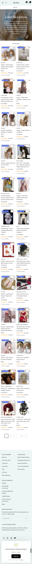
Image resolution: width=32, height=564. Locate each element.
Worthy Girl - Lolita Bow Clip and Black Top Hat (8, 389)
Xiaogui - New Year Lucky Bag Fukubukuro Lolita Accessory (7, 263)
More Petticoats (6, 475)
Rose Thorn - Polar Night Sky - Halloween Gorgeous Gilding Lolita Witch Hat (23, 164)
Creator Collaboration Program (7, 492)
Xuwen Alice (20, 417)
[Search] (6, 2)
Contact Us (5, 463)
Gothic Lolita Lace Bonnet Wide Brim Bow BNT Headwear (23, 230)
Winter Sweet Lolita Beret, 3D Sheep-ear (23, 389)
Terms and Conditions (23, 466)
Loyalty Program (6, 496)
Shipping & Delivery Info (24, 460)
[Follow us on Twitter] (7, 538)
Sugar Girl (19, 62)
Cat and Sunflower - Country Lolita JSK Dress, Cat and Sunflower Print (7, 197)
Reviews (4, 483)
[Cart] (29, 2)
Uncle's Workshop (6, 386)
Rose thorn (19, 160)
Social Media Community (5, 487)
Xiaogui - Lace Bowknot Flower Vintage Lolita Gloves (7, 295)
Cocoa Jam (19, 386)
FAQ (3, 469)
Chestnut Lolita (21, 291)
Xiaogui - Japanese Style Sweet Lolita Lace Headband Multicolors (7, 328)
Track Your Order (6, 460)
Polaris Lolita (5, 193)
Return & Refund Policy (23, 457)
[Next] (26, 436)
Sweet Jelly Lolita (21, 259)
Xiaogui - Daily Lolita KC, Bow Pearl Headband (7, 358)
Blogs (3, 504)
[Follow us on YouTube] (15, 538)
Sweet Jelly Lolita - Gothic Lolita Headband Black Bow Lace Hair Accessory (23, 263)
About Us (4, 457)
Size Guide (5, 466)
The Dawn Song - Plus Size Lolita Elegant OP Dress (23, 327)
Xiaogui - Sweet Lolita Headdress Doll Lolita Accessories (22, 197)
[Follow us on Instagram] (11, 538)
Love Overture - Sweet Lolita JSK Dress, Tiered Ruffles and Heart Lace (7, 99)
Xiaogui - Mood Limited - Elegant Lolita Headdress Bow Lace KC (7, 66)
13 (21, 435)
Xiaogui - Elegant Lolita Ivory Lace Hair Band (8, 164)
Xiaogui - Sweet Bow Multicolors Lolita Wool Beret (6, 132)
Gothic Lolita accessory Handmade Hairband (22, 295)
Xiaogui (3, 62)
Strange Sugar (5, 226)
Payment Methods (22, 463)
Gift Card (4, 472)
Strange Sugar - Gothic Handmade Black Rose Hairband (7, 230)
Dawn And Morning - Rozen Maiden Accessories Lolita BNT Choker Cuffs (8, 421)
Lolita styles (21, 27)
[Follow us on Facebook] (4, 538)
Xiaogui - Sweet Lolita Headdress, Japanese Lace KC (23, 99)
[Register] (26, 518)
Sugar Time (19, 355)
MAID (17, 226)
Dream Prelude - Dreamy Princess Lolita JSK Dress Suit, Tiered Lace (22, 66)
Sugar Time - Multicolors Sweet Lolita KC (22, 358)
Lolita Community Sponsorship (6, 500)
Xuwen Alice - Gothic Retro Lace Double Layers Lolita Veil (23, 421)
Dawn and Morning (22, 324)
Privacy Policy (21, 469)
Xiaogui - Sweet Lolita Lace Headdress (23, 131)
